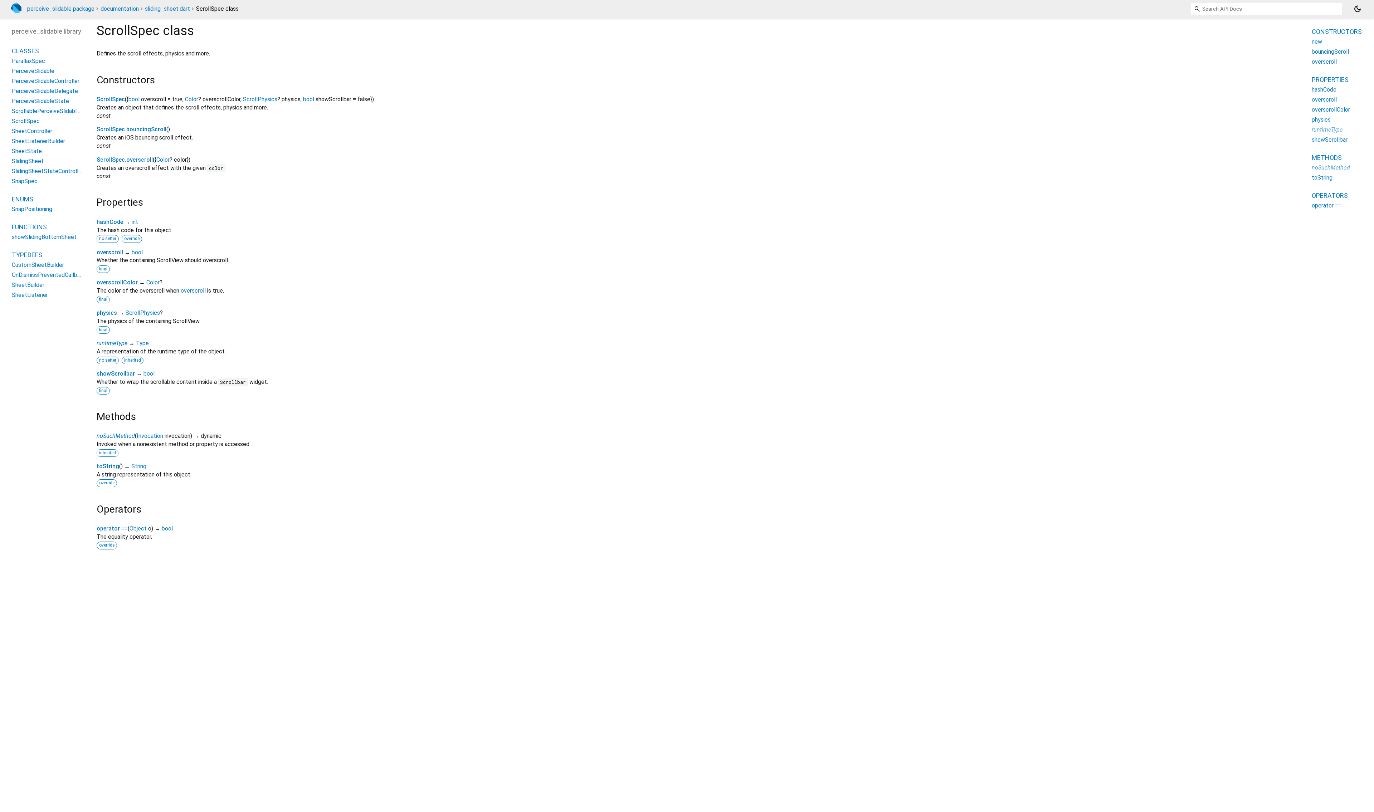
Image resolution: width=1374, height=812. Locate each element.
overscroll (110, 252)
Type (142, 343)
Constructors (1337, 31)
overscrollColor (117, 282)
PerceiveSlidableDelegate (45, 91)
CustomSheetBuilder (38, 264)
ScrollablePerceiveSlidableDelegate (57, 111)
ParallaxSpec (28, 61)
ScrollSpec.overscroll (125, 159)
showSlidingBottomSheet (44, 237)
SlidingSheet (28, 161)
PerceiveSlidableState (40, 101)
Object (138, 528)
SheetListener (30, 295)
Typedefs (27, 255)
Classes (25, 51)
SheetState (27, 151)
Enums (22, 199)
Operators (1330, 195)
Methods (1327, 157)
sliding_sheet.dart (167, 8)
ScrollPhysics (260, 99)
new (1317, 41)
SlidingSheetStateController (47, 171)
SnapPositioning (32, 209)
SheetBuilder (28, 285)
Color (191, 99)
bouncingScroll (1330, 51)
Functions (29, 227)
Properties (1330, 79)
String (138, 466)
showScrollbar (116, 373)
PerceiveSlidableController (45, 81)
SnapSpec (25, 181)
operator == (112, 528)
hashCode (110, 222)
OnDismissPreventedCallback (49, 275)
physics (107, 312)
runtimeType (112, 343)
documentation (120, 8)
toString (108, 466)
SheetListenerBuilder (38, 141)
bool (134, 99)
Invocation (150, 435)
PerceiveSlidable (33, 71)
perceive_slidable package (60, 8)
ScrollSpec (111, 99)
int (135, 222)
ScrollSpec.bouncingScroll (131, 129)
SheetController (32, 131)
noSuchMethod (116, 435)
